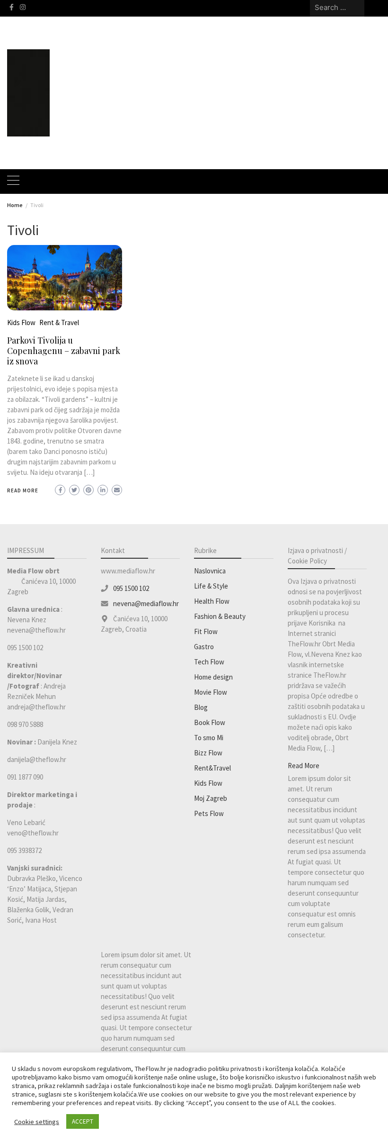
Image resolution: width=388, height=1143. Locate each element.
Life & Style (211, 585)
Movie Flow (210, 692)
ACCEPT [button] (82, 1121)
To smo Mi (208, 737)
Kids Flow (21, 322)
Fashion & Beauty (220, 616)
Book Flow (209, 722)
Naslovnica (210, 570)
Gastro (204, 646)
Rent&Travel (212, 767)
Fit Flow (206, 631)
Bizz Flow (208, 752)
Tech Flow (209, 661)
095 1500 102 (131, 588)
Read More (22, 490)
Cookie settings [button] (36, 1121)
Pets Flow (209, 813)
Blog (201, 707)
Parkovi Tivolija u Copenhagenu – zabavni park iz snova (63, 351)
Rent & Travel (59, 322)
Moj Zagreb (210, 798)
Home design (213, 676)
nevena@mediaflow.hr (146, 603)
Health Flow (211, 601)
